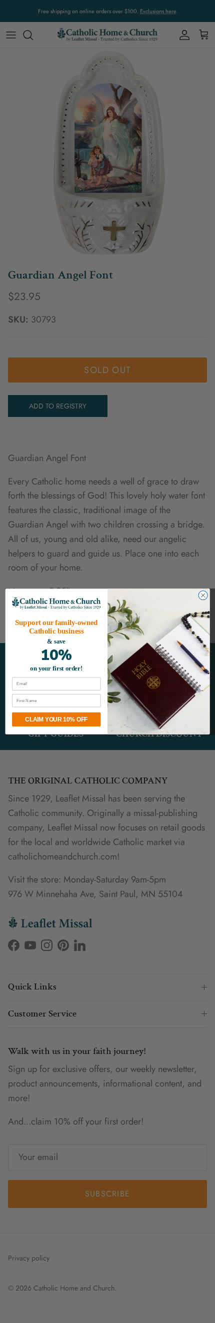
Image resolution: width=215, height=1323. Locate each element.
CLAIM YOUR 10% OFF (56, 719)
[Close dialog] (203, 595)
